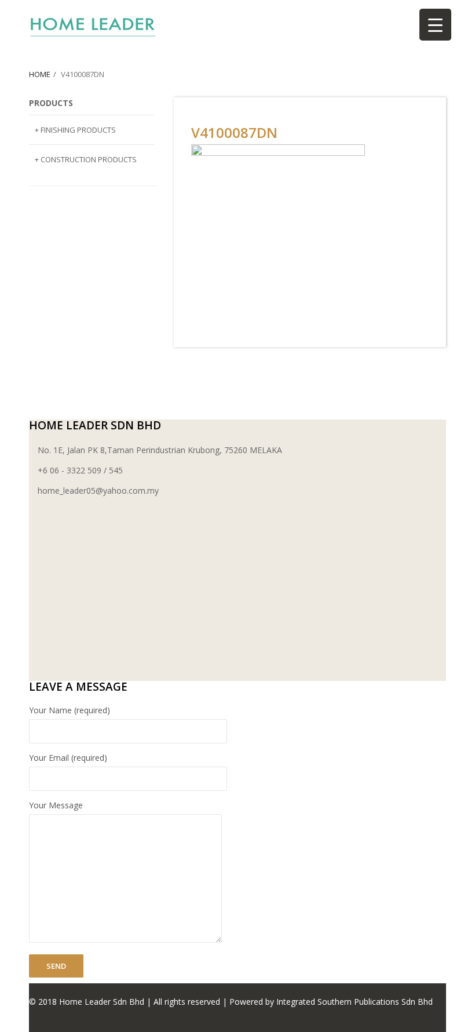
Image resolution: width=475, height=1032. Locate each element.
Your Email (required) (68, 757)
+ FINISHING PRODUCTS (75, 130)
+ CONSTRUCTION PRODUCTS (86, 159)
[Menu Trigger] (435, 25)
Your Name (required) (69, 710)
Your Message (56, 805)
